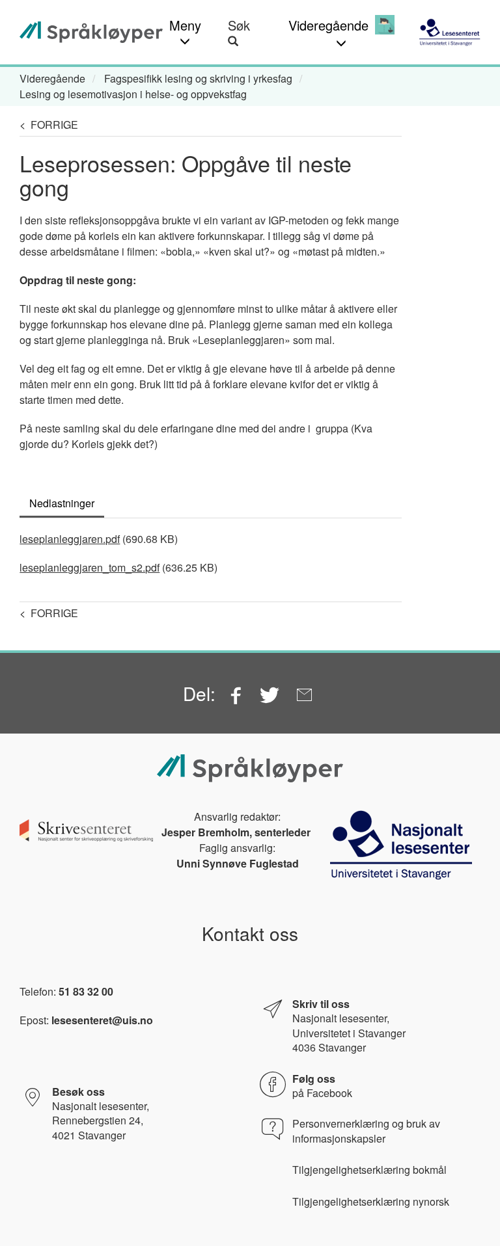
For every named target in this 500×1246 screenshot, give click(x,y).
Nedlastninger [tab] (61, 503)
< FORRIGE (49, 124)
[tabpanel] (211, 547)
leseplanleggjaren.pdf (70, 538)
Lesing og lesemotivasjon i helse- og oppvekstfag (133, 93)
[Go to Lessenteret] (449, 32)
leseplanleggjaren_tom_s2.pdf (90, 567)
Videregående (52, 78)
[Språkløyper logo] (91, 32)
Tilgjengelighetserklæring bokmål (369, 1170)
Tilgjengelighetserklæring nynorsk (370, 1202)
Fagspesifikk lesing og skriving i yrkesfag (198, 78)
